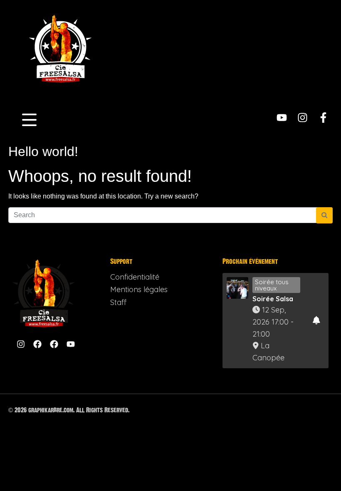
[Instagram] (302, 117)
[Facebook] (37, 344)
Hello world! (43, 151)
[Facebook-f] (323, 117)
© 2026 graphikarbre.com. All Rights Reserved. (68, 410)
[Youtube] (282, 117)
